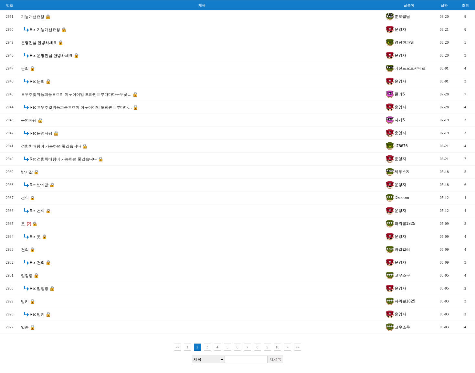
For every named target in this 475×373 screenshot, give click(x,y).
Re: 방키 (38, 314)
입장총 (27, 275)
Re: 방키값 (39, 185)
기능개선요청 (33, 17)
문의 (25, 68)
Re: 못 (36, 237)
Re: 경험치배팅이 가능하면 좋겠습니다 (64, 159)
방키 (25, 301)
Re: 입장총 (39, 288)
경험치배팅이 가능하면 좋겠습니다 (51, 146)
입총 (25, 327)
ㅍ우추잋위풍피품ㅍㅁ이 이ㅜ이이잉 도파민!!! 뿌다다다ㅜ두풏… (76, 94)
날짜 (444, 5)
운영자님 (29, 120)
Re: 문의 (38, 81)
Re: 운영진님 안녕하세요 (52, 55)
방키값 (27, 172)
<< (177, 347)
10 (278, 347)
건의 (25, 198)
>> (298, 347)
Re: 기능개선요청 (45, 29)
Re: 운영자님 (41, 133)
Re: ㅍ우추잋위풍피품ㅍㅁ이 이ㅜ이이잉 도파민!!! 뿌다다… (81, 107)
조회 (465, 5)
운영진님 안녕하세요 (39, 42)
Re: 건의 (38, 211)
